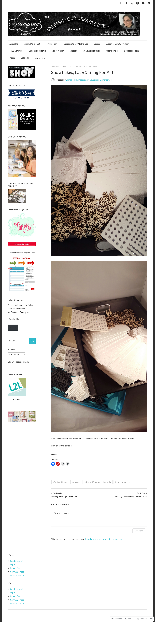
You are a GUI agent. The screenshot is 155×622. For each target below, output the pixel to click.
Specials (73, 50)
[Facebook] (120, 2)
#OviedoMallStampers (60, 482)
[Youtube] (143, 2)
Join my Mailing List (32, 43)
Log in (12, 564)
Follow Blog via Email (16, 300)
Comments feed (17, 571)
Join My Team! (52, 43)
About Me (13, 43)
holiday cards (76, 482)
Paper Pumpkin (111, 50)
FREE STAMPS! (16, 50)
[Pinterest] (132, 2)
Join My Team (58, 50)
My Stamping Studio (91, 50)
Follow (13, 327)
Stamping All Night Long (123, 482)
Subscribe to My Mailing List (76, 43)
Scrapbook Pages (131, 50)
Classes (97, 43)
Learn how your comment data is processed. (104, 539)
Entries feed (15, 568)
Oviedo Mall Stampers (77, 66)
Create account (16, 561)
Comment (139, 531)
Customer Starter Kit (37, 50)
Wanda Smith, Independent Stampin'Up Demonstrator (89, 79)
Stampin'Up (107, 482)
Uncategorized (91, 66)
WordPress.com (17, 575)
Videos (12, 57)
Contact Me (40, 57)
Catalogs (25, 57)
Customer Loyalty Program (117, 43)
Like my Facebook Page (18, 362)
